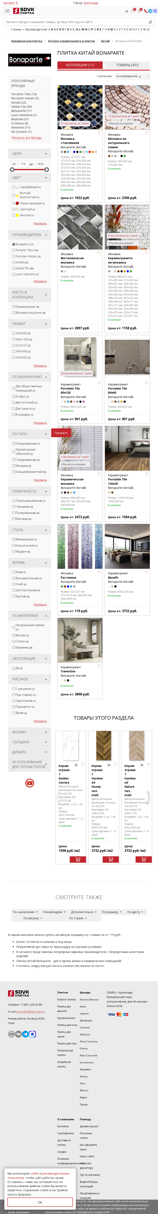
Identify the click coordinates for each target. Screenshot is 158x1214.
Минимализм (26, 539)
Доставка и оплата (64, 1143)
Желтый (27, 215)
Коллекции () (80, 65)
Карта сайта (87, 1156)
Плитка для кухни (64, 1034)
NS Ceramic (19, 132)
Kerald (15, 102)
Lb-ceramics (87, 1062)
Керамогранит (27, 307)
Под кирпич (25, 707)
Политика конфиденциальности (71, 1161)
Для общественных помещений (29, 388)
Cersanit (84, 1027)
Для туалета (25, 408)
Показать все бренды (26, 138)
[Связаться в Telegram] (150, 11)
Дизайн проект (89, 1126)
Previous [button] (58, 799)
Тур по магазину (90, 1175)
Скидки (61, 1152)
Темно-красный (32, 203)
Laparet (84, 1013)
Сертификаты (65, 1133)
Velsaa (83, 1076)
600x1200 (24, 339)
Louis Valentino (21, 115)
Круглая (22, 596)
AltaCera (85, 1034)
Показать (61, 433)
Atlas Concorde (88, 1055)
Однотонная (26, 701)
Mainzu (84, 1090)
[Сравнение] (126, 11)
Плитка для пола (67, 1025)
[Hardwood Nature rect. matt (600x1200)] (136, 745)
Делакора (86, 1020)
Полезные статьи (86, 1136)
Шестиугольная (28, 590)
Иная (21, 572)
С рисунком (25, 689)
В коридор (24, 414)
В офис (22, 396)
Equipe (84, 1104)
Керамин (85, 1069)
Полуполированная (30, 501)
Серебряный (30, 187)
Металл (22, 635)
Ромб (21, 584)
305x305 (23, 357)
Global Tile (18, 107)
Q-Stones (17, 123)
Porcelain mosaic (23, 98)
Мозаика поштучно (30, 312)
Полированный (28, 443)
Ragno (83, 1097)
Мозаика (23, 466)
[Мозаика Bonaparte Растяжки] (80, 546)
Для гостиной (26, 402)
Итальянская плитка (65, 1053)
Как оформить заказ (88, 1147)
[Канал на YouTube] (11, 1034)
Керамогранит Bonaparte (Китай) (73, 671)
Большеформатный (31, 472)
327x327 (23, 345)
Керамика (24, 647)
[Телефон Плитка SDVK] (146, 11)
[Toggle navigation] (7, 10)
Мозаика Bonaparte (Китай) (73, 141)
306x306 (23, 351)
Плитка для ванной (64, 1009)
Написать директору (86, 1166)
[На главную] (23, 11)
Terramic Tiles (21, 94)
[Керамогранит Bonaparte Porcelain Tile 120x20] (127, 448)
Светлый (27, 209)
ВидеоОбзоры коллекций (89, 1184)
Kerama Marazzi (89, 999)
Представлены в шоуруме (89, 1196)
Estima (84, 1048)
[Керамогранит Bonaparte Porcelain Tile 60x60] (127, 357)
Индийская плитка (64, 1064)
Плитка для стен (67, 1043)
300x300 (23, 333)
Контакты (63, 1126)
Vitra (82, 1083)
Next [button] (149, 799)
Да (19, 668)
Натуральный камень (30, 627)
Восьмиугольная (29, 578)
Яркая (21, 713)
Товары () (127, 65)
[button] (99, 133)
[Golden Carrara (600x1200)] (71, 745)
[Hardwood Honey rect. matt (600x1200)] (103, 745)
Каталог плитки (66, 999)
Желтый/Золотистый (29, 195)
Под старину (26, 695)
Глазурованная (28, 460)
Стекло (22, 641)
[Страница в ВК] (18, 1034)
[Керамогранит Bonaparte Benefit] (127, 546)
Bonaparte (18, 111)
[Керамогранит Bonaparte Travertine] (80, 640)
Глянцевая (24, 507)
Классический (26, 545)
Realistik (17, 119)
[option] (70, 798)
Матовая (23, 519)
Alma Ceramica (89, 1041)
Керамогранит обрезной (26, 451)
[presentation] (13, 187)
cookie (34, 1173)
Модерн (23, 551)
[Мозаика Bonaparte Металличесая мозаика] (80, 227)
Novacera (17, 127)
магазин (9, 3)
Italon (83, 1006)
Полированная (27, 513)
